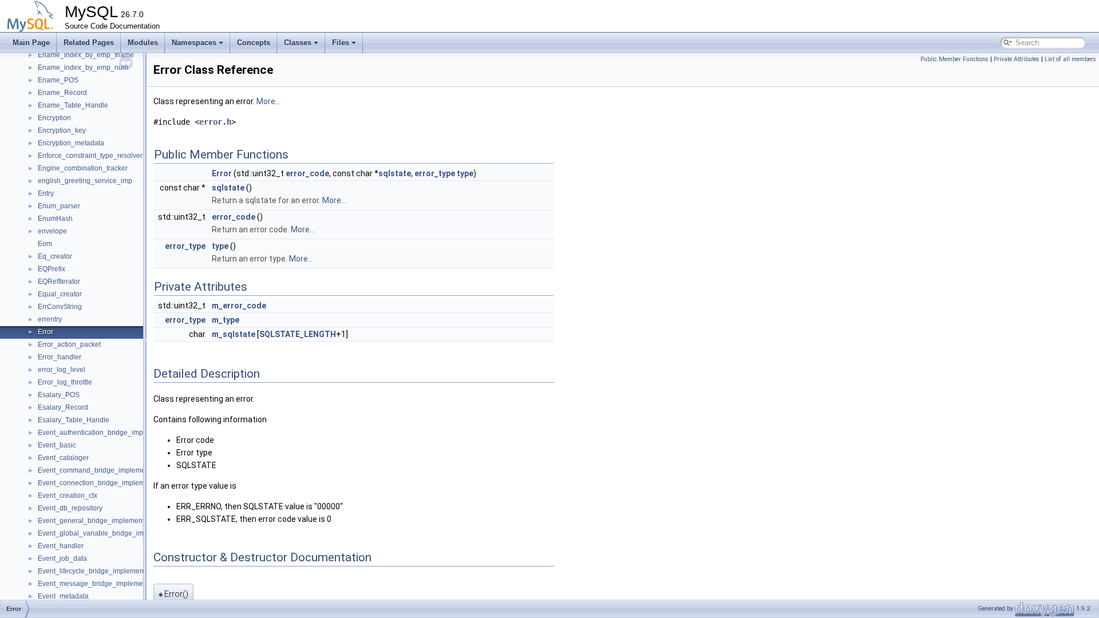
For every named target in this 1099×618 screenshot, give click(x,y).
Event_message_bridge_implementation (101, 584)
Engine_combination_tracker (83, 168)
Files (340, 42)
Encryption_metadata (71, 143)
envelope (52, 231)
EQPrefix (51, 269)
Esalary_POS (59, 395)
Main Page (31, 42)
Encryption (54, 118)
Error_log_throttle (65, 382)
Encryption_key (62, 130)
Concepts (253, 42)
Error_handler (59, 357)
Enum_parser (59, 206)
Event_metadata (63, 596)
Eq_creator (55, 256)
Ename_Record (62, 93)
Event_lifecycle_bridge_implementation (99, 571)
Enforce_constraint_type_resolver (90, 156)
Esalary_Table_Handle (73, 420)
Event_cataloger (63, 458)
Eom (45, 244)
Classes (297, 42)
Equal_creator (60, 294)
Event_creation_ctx (67, 496)
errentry (50, 319)
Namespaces (194, 42)
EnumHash (55, 219)
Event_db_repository (70, 508)
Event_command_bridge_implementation (102, 470)
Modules (143, 42)
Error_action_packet (69, 344)
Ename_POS (58, 80)
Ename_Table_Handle (73, 105)
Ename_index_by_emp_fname (86, 55)
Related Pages (89, 42)
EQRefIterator (59, 282)
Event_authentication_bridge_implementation (109, 433)
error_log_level (61, 370)
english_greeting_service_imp (85, 181)
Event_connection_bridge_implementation (104, 483)
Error (45, 332)
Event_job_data (62, 558)
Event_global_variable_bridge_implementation (111, 533)
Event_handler (61, 546)
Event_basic (57, 445)
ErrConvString (60, 307)
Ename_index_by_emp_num (83, 68)
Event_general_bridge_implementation (99, 521)
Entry (46, 193)
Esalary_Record (63, 407)
